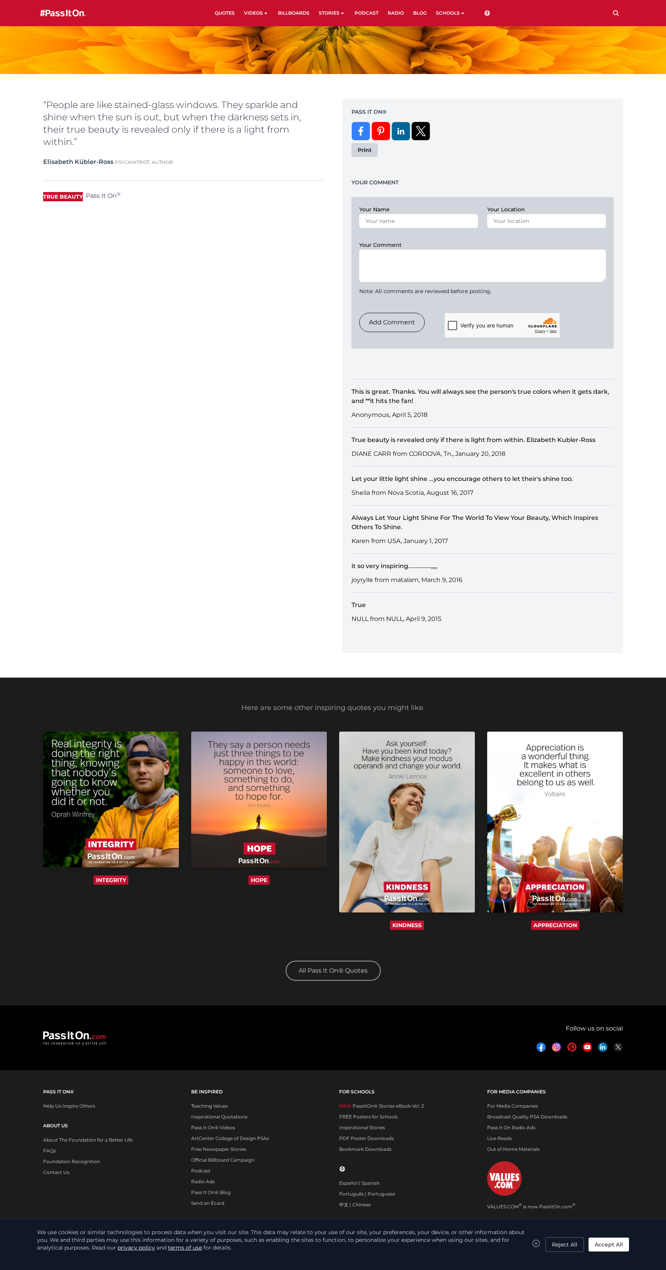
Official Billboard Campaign (222, 1160)
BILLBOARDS (293, 13)
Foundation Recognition (71, 1161)
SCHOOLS (448, 13)
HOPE (259, 880)
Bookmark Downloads (365, 1149)
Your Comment (380, 244)
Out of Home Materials (513, 1149)
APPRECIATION (555, 925)
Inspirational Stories (362, 1127)
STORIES (329, 13)
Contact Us (56, 1172)
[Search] (616, 13)
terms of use (185, 1247)
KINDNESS (407, 925)
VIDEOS (253, 13)
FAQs (49, 1151)
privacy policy (136, 1247)
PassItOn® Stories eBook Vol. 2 (381, 1106)
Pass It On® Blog (210, 1192)
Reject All (564, 1244)
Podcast (200, 1171)
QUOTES (225, 13)
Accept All (609, 1244)
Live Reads (499, 1138)
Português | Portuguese (367, 1194)
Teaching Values (209, 1106)
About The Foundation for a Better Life (88, 1140)
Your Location (506, 209)
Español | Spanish (359, 1183)
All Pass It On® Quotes (333, 970)
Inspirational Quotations (219, 1117)
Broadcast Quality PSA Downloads (527, 1117)
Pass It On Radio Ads (511, 1127)
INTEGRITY (111, 880)
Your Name (374, 209)
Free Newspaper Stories (218, 1149)
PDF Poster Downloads (366, 1138)
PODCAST (366, 13)
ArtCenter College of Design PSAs (230, 1138)
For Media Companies (512, 1106)
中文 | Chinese (355, 1205)
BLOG (420, 13)
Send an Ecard (207, 1203)
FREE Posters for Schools (368, 1117)
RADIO (396, 13)
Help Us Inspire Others (69, 1106)
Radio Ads (203, 1181)
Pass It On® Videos (213, 1127)
